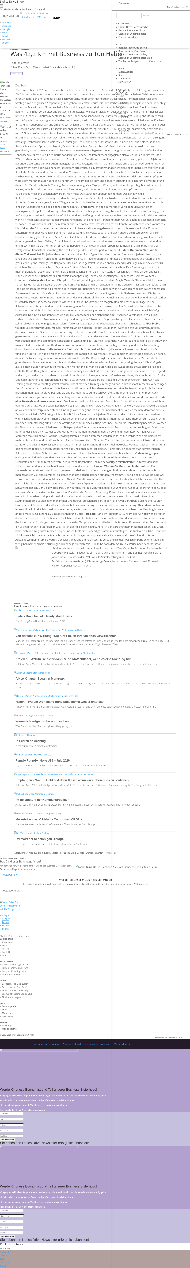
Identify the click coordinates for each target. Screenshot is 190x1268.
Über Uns (123, 92)
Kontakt (122, 102)
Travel (5, 36)
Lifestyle (6, 29)
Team (121, 95)
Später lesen (16, 74)
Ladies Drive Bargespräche (133, 26)
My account (124, 78)
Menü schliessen (176, 7)
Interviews (7, 22)
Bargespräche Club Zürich (132, 47)
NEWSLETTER (11, 16)
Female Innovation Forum (132, 30)
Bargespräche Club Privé (132, 51)
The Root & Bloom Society (132, 54)
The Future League (128, 61)
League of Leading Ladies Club (135, 57)
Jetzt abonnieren (12, 890)
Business (6, 25)
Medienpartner (126, 120)
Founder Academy (128, 37)
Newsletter (124, 81)
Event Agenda (126, 71)
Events (5, 32)
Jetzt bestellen (11, 874)
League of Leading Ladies (132, 33)
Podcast (6, 39)
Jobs (120, 106)
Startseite (124, 3)
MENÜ (56, 17)
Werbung (123, 116)
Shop (121, 75)
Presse (122, 99)
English (5, 42)
